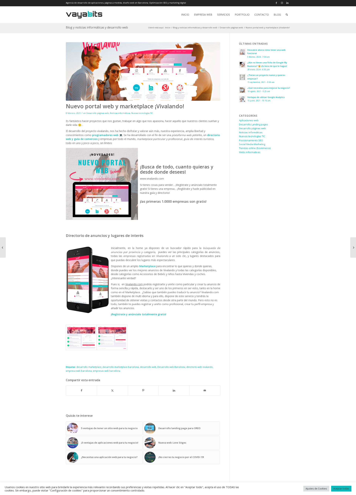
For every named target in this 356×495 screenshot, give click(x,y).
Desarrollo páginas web (97, 113)
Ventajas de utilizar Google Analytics (266, 97)
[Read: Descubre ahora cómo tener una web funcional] (242, 52)
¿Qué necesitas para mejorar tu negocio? (268, 87)
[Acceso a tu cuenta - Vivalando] (81, 337)
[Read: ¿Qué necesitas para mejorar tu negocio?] (242, 90)
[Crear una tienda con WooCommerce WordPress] (3, 247)
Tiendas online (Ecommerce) (255, 148)
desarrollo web (148, 366)
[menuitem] (185, 14)
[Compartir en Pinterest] (143, 390)
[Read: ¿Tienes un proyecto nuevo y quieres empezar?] (242, 77)
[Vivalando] (143, 71)
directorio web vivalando (199, 366)
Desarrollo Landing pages (253, 124)
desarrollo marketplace (88, 366)
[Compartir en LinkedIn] (174, 390)
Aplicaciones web (248, 120)
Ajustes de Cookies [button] (316, 488)
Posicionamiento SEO (251, 140)
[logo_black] (84, 14)
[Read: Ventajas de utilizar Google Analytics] (242, 99)
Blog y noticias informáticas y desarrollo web (97, 27)
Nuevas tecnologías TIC (142, 113)
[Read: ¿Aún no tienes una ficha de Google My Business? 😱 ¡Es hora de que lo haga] (242, 64)
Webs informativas (249, 152)
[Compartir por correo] (204, 390)
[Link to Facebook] (276, 3)
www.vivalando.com (152, 178)
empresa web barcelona (79, 370)
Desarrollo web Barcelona (171, 366)
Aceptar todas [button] (341, 488)
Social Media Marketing (252, 144)
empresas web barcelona (106, 370)
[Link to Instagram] (282, 3)
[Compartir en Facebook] (81, 390)
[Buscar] (286, 14)
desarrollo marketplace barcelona (121, 366)
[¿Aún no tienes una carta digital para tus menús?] (353, 247)
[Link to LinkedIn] (287, 3)
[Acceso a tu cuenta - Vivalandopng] (112, 337)
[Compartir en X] (112, 390)
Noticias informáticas (120, 113)
